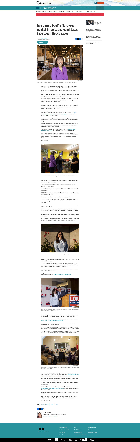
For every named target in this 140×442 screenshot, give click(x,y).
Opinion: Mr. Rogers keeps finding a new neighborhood (98, 23)
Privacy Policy (90, 429)
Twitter (75, 427)
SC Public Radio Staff (92, 427)
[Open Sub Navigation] (57, 11)
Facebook (61, 434)
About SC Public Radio (78, 429)
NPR (57, 404)
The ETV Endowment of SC (64, 429)
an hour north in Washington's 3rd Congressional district (65, 269)
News (52, 404)
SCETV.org (93, 11)
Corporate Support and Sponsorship (80, 434)
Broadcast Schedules (41, 11)
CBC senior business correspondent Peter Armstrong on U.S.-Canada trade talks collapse (93, 30)
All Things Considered (44, 404)
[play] (37, 8)
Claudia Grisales (44, 38)
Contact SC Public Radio (78, 432)
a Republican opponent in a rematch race (62, 274)
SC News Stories (69, 11)
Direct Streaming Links (63, 427)
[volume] (41, 8)
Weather (87, 11)
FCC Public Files (62, 432)
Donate (101, 2)
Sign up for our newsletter (92, 432)
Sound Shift (62, 11)
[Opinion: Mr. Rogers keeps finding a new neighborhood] (90, 22)
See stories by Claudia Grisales (50, 416)
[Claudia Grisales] (39, 415)
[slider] (42, 8)
